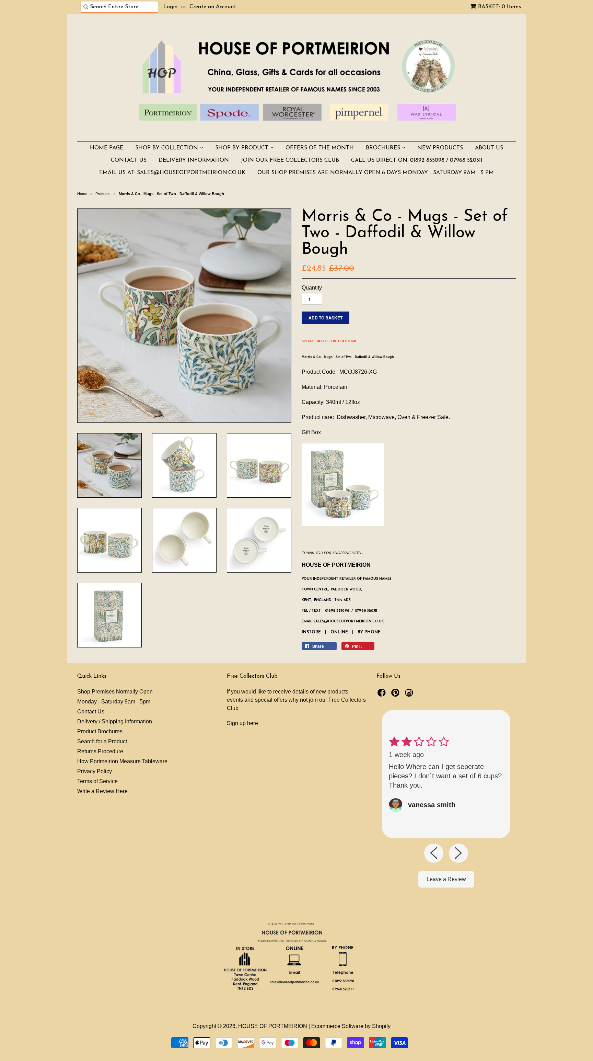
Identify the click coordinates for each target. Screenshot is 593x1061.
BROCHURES (384, 148)
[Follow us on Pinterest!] (396, 695)
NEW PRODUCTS (440, 148)
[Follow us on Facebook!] (382, 695)
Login (170, 7)
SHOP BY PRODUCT (242, 148)
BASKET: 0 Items (499, 7)
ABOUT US (489, 148)
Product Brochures (100, 731)
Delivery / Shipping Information (114, 721)
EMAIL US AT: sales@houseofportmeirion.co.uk (172, 173)
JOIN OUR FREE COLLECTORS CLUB (290, 160)
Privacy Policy (94, 771)
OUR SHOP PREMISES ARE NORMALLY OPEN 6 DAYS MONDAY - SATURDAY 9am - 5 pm (375, 173)
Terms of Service (97, 781)
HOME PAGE (106, 148)
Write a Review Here (102, 791)
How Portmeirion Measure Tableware (122, 761)
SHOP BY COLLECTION (167, 148)
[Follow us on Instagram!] (410, 695)
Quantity (312, 288)
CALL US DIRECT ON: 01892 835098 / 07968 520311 (416, 160)
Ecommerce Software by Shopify (351, 1026)
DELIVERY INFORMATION (194, 160)
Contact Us (90, 711)
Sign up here (242, 723)
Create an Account (212, 7)
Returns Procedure (100, 751)
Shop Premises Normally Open (115, 692)
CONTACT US (129, 160)
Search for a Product (102, 741)
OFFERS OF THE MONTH (320, 148)
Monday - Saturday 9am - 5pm (113, 701)
